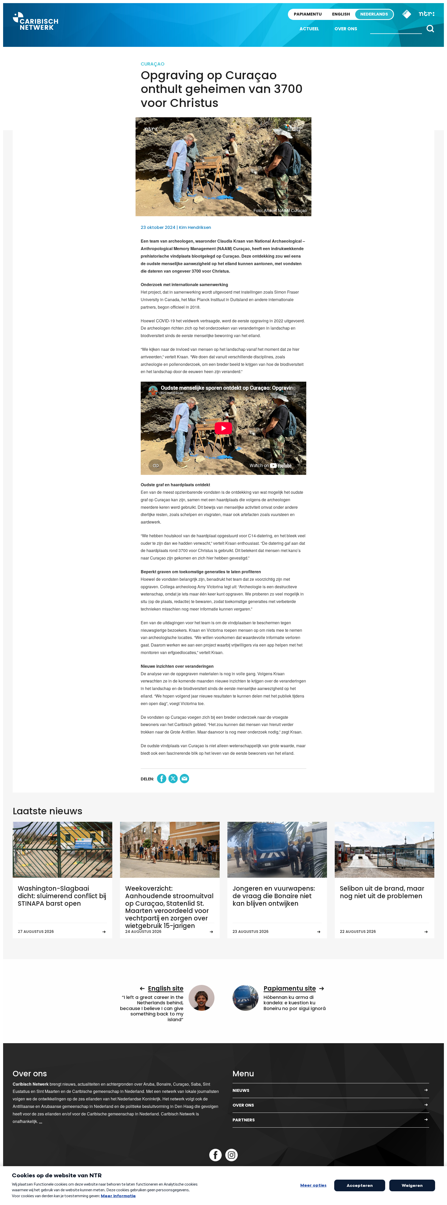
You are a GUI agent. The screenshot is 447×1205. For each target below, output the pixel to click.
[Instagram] (231, 1155)
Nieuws (241, 1090)
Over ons (345, 29)
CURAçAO (153, 64)
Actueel (309, 29)
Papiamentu (308, 14)
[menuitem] (309, 29)
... (40, 1121)
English (341, 14)
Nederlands (374, 14)
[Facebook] (215, 1155)
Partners (244, 1120)
